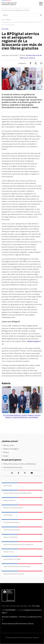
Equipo (5, 456)
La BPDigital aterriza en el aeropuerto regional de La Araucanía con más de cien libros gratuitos (22, 41)
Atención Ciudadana (9, 617)
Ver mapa (36, 606)
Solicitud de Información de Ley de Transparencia (18, 544)
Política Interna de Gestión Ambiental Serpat (16, 566)
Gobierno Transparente (10, 537)
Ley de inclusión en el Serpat (11, 559)
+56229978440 (9, 610)
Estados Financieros (9, 500)
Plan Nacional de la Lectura (12, 467)
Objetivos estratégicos (11, 449)
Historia (6, 452)
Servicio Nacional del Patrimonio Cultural (17, 623)
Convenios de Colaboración (11, 530)
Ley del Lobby (7, 486)
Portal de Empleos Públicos (11, 522)
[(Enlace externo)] (27, 341)
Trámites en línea (8, 552)
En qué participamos (11, 459)
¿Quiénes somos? (10, 441)
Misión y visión (8, 445)
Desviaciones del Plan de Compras (13, 574)
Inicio (3, 19)
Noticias (8, 19)
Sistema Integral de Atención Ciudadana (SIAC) (17, 493)
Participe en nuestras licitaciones (13, 508)
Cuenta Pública (7, 515)
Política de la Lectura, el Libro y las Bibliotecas (19, 464)
